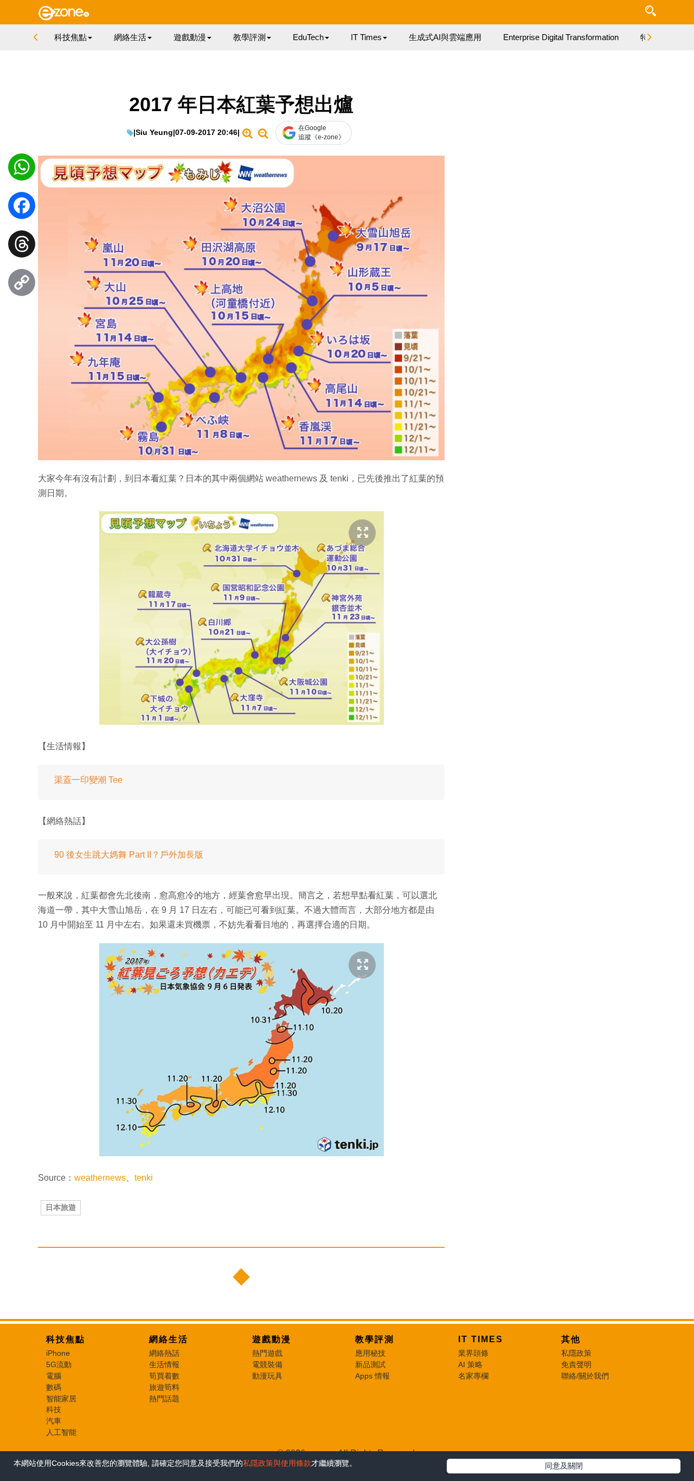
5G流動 (59, 1364)
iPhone (58, 1353)
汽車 (53, 1420)
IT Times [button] (366, 37)
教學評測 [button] (249, 37)
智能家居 (61, 1398)
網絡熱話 (164, 1353)
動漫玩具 (267, 1375)
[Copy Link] (21, 285)
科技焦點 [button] (70, 37)
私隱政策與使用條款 (277, 1463)
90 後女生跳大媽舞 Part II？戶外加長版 (128, 854)
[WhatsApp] (21, 169)
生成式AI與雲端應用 (445, 37)
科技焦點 (65, 1339)
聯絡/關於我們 (585, 1375)
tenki (143, 1177)
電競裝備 (267, 1364)
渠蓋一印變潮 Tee (88, 779)
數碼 (53, 1387)
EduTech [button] (308, 37)
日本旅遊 (61, 1207)
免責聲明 (576, 1364)
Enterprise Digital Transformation (561, 37)
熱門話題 (164, 1398)
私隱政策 (576, 1353)
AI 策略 (470, 1364)
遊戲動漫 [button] (190, 37)
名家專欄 (473, 1375)
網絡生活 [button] (130, 37)
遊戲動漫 (271, 1339)
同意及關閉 (564, 1465)
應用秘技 (370, 1353)
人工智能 (61, 1432)
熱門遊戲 (267, 1353)
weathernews (100, 1177)
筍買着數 (164, 1375)
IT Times (480, 1339)
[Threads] (21, 246)
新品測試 (370, 1364)
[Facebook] (21, 208)
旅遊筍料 (164, 1387)
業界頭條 (473, 1353)
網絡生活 (168, 1339)
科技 (53, 1409)
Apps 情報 (372, 1375)
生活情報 (164, 1364)
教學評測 (374, 1339)
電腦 (53, 1375)
